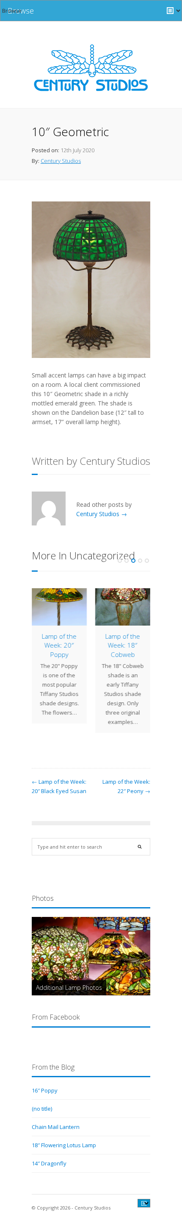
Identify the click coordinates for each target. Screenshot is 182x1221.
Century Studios (61, 161)
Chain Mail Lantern (56, 1127)
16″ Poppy (45, 1090)
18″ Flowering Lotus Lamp (64, 1145)
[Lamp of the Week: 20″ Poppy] (59, 607)
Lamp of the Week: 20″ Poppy (59, 645)
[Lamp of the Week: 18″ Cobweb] (122, 607)
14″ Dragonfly (49, 1163)
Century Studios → (101, 514)
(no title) (42, 1108)
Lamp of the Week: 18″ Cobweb (122, 645)
